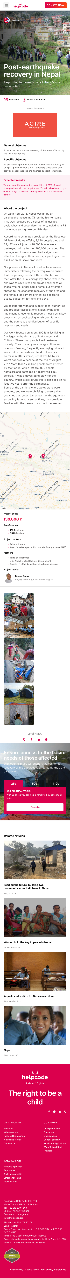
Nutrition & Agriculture (55, 1143)
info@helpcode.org (13, 1218)
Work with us (10, 1181)
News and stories (12, 1139)
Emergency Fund (12, 1177)
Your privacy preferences (53, 1269)
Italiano (30, 1083)
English (40, 1083)
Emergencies (50, 1136)
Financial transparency (15, 1136)
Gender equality (52, 1139)
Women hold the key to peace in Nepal (27, 942)
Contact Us (9, 1143)
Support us (9, 1170)
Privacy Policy (16, 1269)
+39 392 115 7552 (20, 1211)
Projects (48, 1150)
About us (8, 1128)
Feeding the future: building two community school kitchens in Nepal (26, 886)
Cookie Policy (32, 1269)
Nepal (16, 20)
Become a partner (13, 1166)
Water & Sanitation (36, 99)
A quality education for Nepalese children (29, 996)
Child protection (52, 1128)
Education (14, 99)
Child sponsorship (13, 1174)
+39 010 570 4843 (17, 1207)
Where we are (11, 1132)
